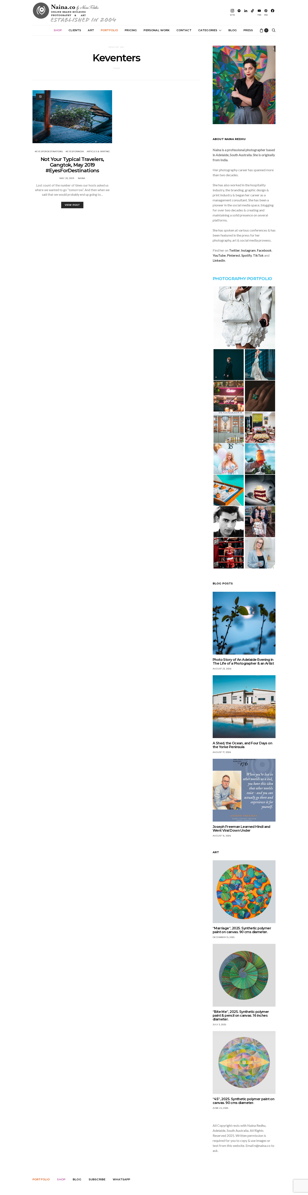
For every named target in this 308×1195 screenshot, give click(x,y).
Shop (58, 30)
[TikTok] (252, 12)
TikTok (258, 255)
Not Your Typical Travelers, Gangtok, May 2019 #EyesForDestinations (72, 165)
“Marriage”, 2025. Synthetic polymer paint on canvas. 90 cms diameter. (242, 930)
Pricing (131, 30)
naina (81, 178)
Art (91, 30)
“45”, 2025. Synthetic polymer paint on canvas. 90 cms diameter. (243, 1101)
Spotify (246, 255)
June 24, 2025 (220, 1108)
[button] (244, 317)
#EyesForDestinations (49, 151)
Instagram (248, 250)
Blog (232, 30)
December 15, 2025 (223, 937)
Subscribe (97, 1179)
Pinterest (233, 255)
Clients (75, 30)
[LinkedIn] (246, 12)
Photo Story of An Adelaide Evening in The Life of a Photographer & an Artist (243, 661)
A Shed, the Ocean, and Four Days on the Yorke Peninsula (242, 745)
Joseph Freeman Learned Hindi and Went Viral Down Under (241, 828)
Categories (207, 30)
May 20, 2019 (67, 178)
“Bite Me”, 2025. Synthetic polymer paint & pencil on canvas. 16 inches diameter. (241, 1015)
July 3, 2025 (219, 1024)
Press (248, 30)
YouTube (219, 255)
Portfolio (109, 30)
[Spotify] (239, 12)
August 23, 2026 (222, 668)
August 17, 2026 (222, 752)
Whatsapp (121, 1179)
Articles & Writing (98, 151)
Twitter (234, 250)
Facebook (264, 250)
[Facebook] (273, 12)
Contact (184, 30)
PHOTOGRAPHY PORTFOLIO (242, 278)
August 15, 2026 (222, 835)
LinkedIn (219, 260)
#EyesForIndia (75, 151)
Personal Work (157, 30)
